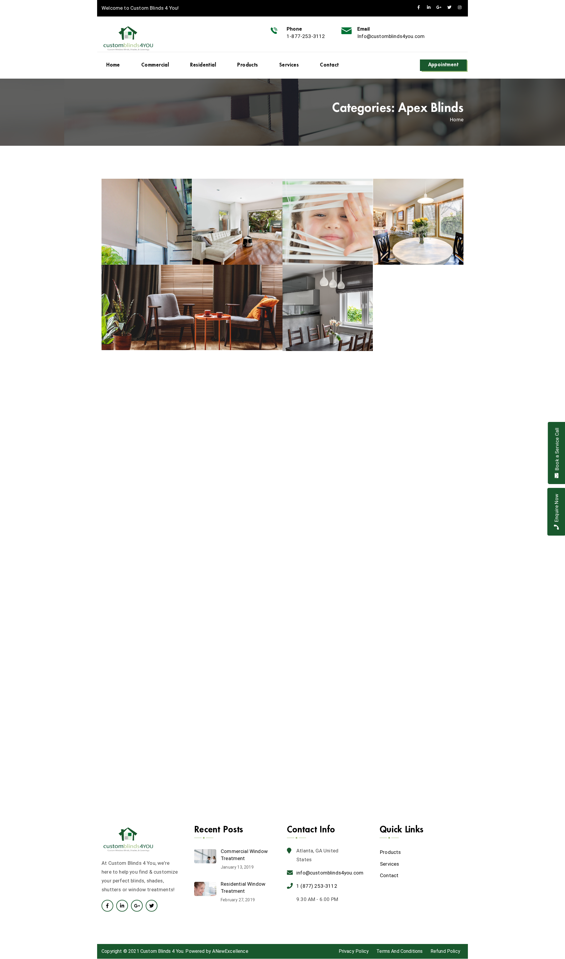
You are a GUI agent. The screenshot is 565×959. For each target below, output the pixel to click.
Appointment (443, 64)
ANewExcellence (230, 951)
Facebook (418, 7)
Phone (294, 29)
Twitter (449, 7)
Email (363, 29)
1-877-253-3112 (306, 36)
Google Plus (137, 906)
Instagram (459, 7)
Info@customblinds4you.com (391, 36)
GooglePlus (439, 7)
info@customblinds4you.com (329, 873)
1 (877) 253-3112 (316, 886)
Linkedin (429, 7)
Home (456, 119)
